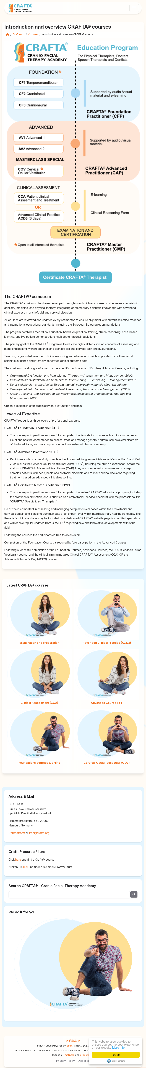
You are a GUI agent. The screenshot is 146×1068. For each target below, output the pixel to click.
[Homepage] (7, 34)
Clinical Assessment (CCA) (39, 703)
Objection (84, 1060)
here (18, 859)
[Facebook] (70, 1041)
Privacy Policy (65, 1060)
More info (118, 1047)
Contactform (17, 833)
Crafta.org (18, 34)
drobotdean (86, 1054)
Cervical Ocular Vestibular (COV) (106, 762)
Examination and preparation (39, 642)
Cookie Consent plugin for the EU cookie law (116, 1061)
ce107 (69, 1045)
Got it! (116, 1055)
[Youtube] (75, 1041)
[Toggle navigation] (134, 8)
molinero (69, 1054)
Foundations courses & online (39, 762)
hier (25, 867)
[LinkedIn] (79, 1041)
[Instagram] (72, 1041)
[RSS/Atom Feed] (67, 1041)
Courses (33, 34)
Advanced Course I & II (106, 703)
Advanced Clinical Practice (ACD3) (106, 642)
